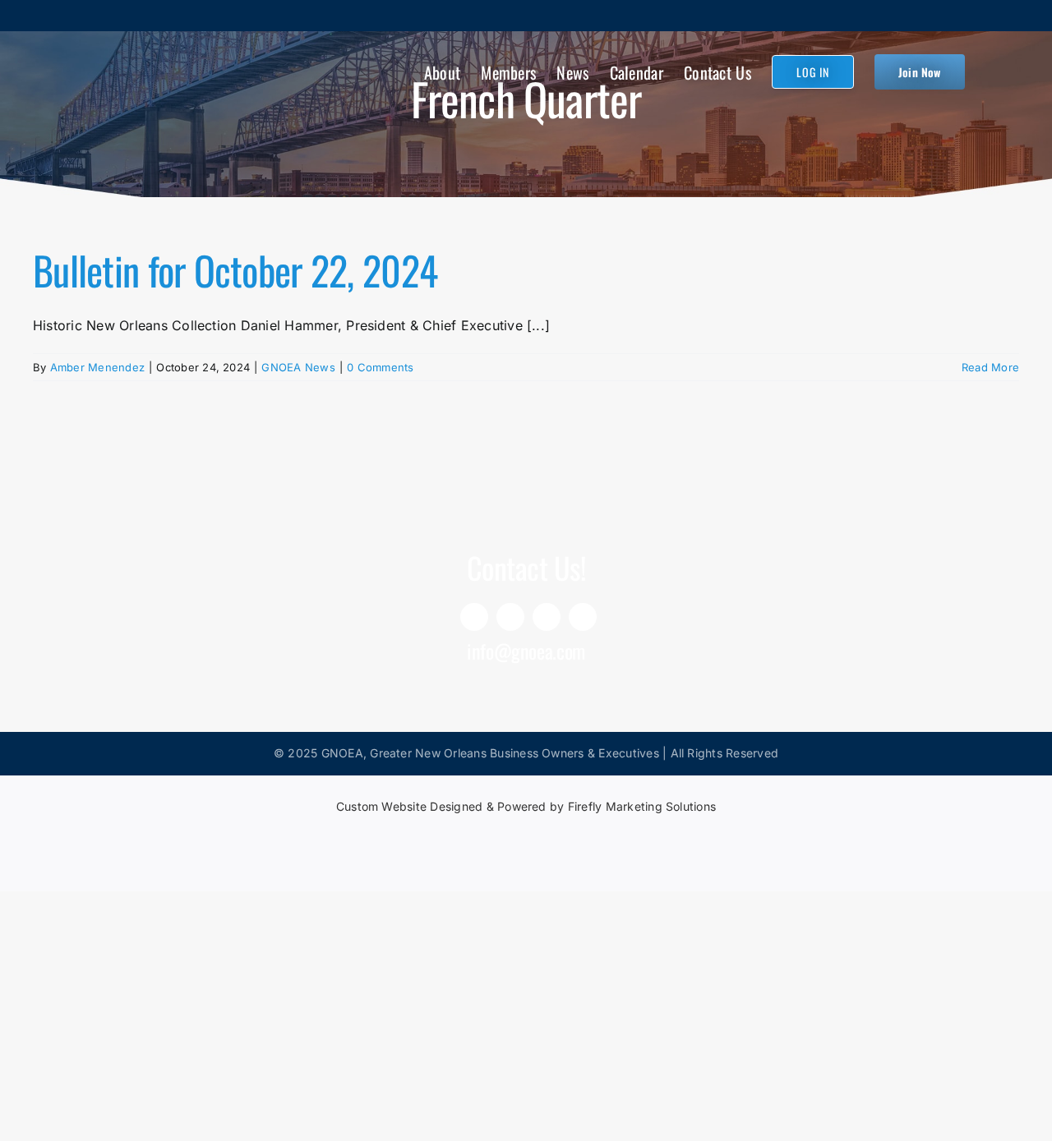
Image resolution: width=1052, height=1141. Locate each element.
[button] (992, 70)
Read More (990, 367)
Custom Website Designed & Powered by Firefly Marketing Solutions (526, 806)
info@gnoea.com (526, 650)
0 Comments (380, 367)
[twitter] (583, 617)
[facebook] (510, 617)
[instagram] (547, 617)
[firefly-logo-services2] (526, 834)
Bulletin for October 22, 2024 (235, 270)
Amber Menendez (97, 367)
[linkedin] (474, 617)
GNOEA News (298, 367)
